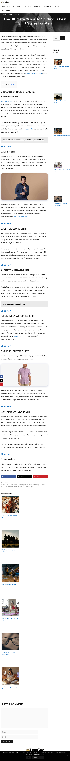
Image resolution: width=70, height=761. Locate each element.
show (12, 84)
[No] (68, 756)
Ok (28, 757)
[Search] (62, 38)
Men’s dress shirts (7, 101)
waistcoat (28, 129)
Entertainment (7, 10)
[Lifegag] (5, 2)
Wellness (16, 6)
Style (27, 6)
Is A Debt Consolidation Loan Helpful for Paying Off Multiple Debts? (24, 485)
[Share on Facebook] (1, 376)
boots (16, 336)
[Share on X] (1, 380)
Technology (47, 6)
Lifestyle (5, 6)
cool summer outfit (20, 217)
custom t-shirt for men (33, 73)
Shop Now (6, 223)
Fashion (16, 14)
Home (5, 14)
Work (36, 6)
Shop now (6, 146)
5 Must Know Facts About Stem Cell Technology (18, 486)
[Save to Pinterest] (1, 384)
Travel (57, 6)
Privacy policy (38, 757)
